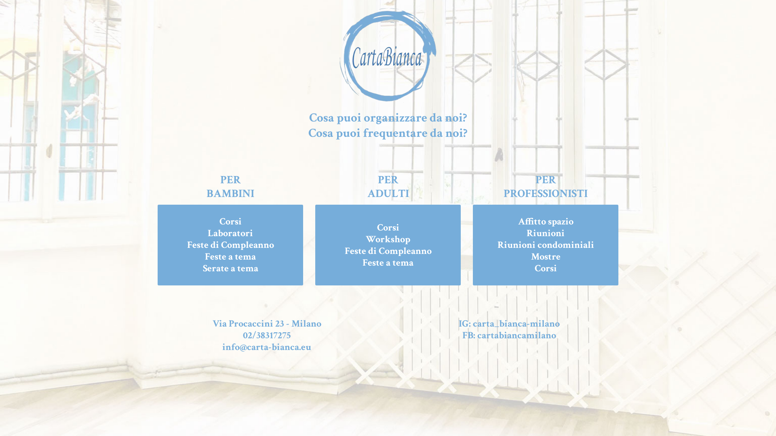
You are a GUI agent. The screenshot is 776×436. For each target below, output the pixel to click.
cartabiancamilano (516, 335)
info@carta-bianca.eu (266, 347)
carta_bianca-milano (516, 323)
